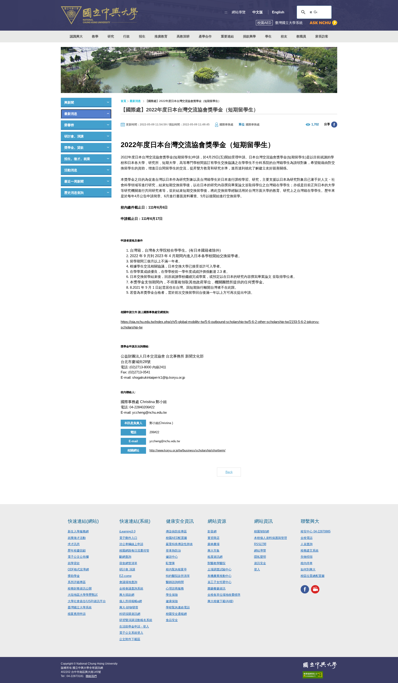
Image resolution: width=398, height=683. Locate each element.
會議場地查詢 (128, 582)
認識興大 (76, 36)
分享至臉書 (334, 125)
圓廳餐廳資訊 (216, 588)
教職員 (301, 36)
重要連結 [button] (227, 36)
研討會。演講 (74, 136)
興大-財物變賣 (128, 607)
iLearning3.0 (127, 531)
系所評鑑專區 (77, 582)
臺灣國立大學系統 (80, 607)
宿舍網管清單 (128, 563)
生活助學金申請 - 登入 (134, 626)
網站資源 (217, 521)
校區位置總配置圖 (313, 576)
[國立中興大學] (99, 15)
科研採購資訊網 (129, 614)
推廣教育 (161, 36)
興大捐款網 (126, 594)
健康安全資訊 (180, 521)
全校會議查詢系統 (131, 588)
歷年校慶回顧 (77, 550)
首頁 (123, 101)
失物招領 (307, 556)
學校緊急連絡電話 (178, 607)
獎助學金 (74, 576)
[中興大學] (320, 665)
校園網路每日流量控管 (134, 550)
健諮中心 (172, 556)
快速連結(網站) (83, 521)
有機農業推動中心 (219, 576)
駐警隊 (170, 563)
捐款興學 (249, 36)
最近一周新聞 (74, 181)
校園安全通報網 (176, 614)
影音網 (212, 531)
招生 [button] (142, 36)
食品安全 (172, 620)
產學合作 (205, 36)
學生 (268, 36)
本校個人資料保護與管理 (270, 538)
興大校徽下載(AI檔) (220, 601)
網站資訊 (263, 521)
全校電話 (307, 538)
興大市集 (213, 550)
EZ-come (125, 576)
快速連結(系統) (135, 521)
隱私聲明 (260, 556)
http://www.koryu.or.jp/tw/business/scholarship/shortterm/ (187, 450)
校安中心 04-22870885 (316, 531)
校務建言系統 (310, 550)
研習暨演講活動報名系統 (135, 620)
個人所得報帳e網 (130, 601)
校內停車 (307, 563)
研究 (111, 36)
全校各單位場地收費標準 (224, 594)
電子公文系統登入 (131, 632)
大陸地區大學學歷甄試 (83, 594)
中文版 (257, 12)
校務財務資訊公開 (80, 588)
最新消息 (70, 114)
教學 (95, 36)
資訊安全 (260, 563)
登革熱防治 (173, 550)
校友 (284, 36)
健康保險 (172, 601)
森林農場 (213, 544)
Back (229, 472)
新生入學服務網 (78, 531)
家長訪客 (321, 36)
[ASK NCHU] (323, 23)
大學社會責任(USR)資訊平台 (87, 601)
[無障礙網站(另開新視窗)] (320, 674)
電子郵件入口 (128, 538)
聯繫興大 (310, 521)
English (278, 12)
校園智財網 (261, 531)
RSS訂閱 (260, 544)
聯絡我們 (91, 676)
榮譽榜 (69, 125)
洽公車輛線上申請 (131, 544)
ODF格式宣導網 (78, 569)
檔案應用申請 (77, 614)
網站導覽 (239, 12)
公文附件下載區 (129, 639)
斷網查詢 (125, 556)
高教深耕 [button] (183, 36)
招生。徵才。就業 (77, 159)
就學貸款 (74, 563)
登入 (257, 569)
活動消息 (70, 170)
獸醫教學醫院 (216, 563)
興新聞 (69, 102)
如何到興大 (308, 569)
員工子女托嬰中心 (219, 582)
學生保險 (172, 594)
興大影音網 (315, 589)
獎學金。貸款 (74, 147)
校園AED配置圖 (176, 538)
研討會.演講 (127, 569)
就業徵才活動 (77, 538)
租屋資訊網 (215, 556)
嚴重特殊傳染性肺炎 (179, 544)
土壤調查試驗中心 (219, 569)
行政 (126, 36)
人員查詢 (307, 544)
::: (226, 12)
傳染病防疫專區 (176, 531)
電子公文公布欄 (78, 556)
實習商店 (213, 538)
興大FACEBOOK (305, 589)
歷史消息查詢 (74, 193)
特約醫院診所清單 (178, 576)
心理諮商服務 (175, 588)
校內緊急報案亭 (176, 569)
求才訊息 (74, 544)
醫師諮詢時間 (175, 582)
